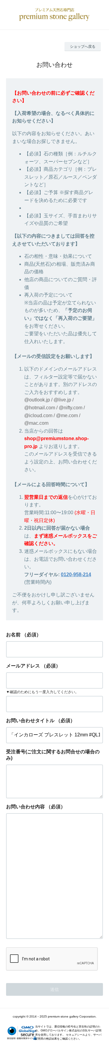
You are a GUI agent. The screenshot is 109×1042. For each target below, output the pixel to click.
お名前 (13, 634)
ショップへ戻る (82, 46)
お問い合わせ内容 (25, 806)
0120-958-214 (76, 574)
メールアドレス (23, 665)
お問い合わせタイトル (30, 720)
